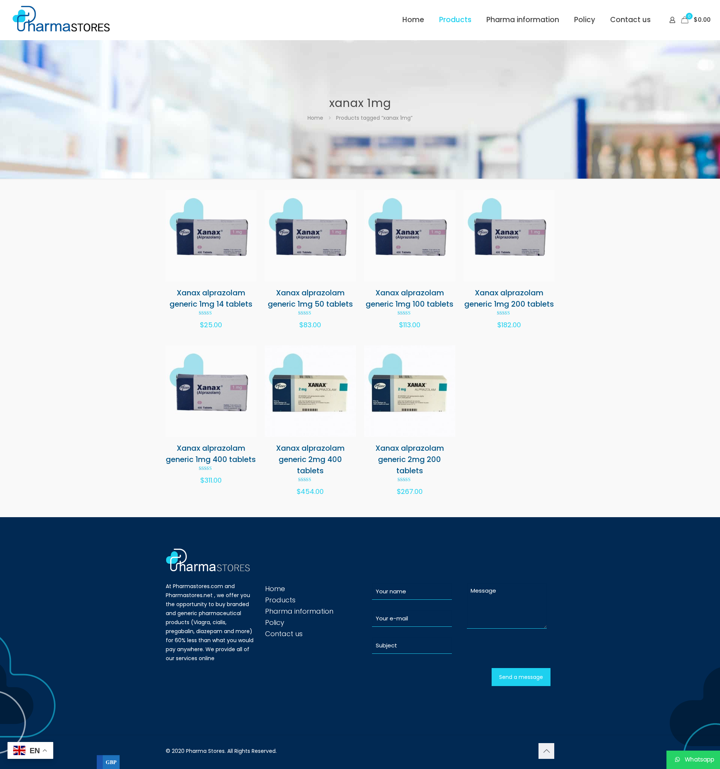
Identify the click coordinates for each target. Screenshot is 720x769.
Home (315, 118)
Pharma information (299, 611)
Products (280, 600)
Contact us (284, 633)
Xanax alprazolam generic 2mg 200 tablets (409, 459)
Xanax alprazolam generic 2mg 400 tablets (310, 459)
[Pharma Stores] (62, 20)
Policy (274, 622)
